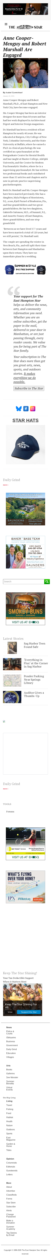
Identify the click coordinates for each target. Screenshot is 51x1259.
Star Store (11, 1203)
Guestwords (11, 1170)
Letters (9, 1174)
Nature (9, 1125)
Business (10, 1041)
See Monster (12, 1077)
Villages (10, 1057)
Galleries (10, 1073)
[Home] (25, 27)
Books (9, 1069)
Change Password (11, 1215)
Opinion (10, 1159)
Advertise (10, 1191)
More (8, 1183)
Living (9, 1101)
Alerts (9, 1210)
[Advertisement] (25, 939)
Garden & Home (10, 1145)
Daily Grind (11, 1049)
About (9, 1187)
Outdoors (10, 1129)
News (9, 1027)
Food (8, 1113)
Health (9, 1121)
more (5, 485)
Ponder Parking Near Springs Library (34, 679)
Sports (9, 1133)
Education (11, 1053)
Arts (8, 1066)
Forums (10, 811)
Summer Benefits (10, 1082)
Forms (9, 1199)
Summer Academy (10, 1228)
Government (12, 1045)
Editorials (10, 1167)
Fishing (9, 1109)
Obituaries (11, 1037)
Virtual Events (9, 1088)
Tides (8, 1150)
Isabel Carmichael (14, 92)
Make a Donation (10, 1221)
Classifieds (11, 1195)
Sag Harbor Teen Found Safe (34, 645)
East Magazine (10, 1139)
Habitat (9, 1117)
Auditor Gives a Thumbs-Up (34, 694)
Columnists (11, 1163)
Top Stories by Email (11, 1234)
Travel (9, 1105)
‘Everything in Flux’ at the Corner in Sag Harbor (36, 663)
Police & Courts (10, 1032)
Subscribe (11, 1206)
